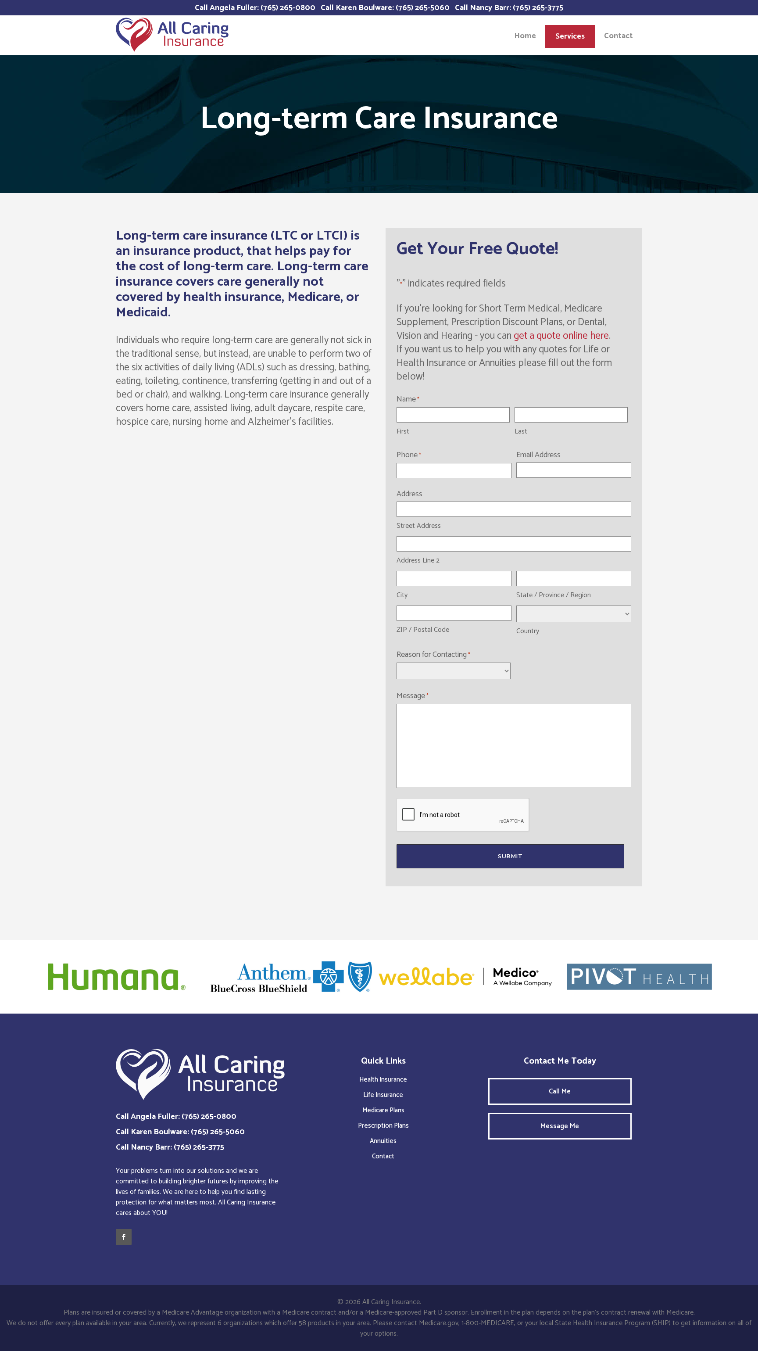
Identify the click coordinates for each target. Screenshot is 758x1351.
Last (521, 431)
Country (527, 631)
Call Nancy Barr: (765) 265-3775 (509, 7)
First (403, 431)
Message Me (559, 1126)
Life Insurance (383, 1094)
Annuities (383, 1141)
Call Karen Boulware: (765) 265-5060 (385, 7)
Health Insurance (383, 1079)
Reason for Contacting (433, 654)
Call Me (560, 1091)
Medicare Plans (383, 1110)
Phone (409, 455)
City (402, 595)
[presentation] (463, 815)
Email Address (538, 455)
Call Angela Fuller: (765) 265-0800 (255, 7)
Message (413, 695)
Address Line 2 (418, 560)
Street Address (419, 526)
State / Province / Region (553, 595)
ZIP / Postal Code (423, 630)
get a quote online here (561, 336)
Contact (383, 1156)
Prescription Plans (383, 1125)
